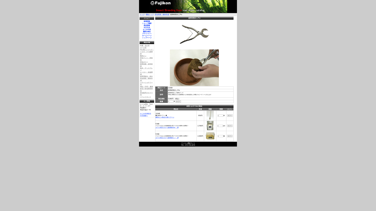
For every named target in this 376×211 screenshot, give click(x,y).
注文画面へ (144, 115)
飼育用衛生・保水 (146, 76)
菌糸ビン (143, 56)
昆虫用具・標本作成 (162, 14)
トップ (142, 14)
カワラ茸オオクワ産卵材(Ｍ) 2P (167, 127)
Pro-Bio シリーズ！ (147, 50)
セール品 (143, 47)
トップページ (147, 37)
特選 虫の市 (145, 45)
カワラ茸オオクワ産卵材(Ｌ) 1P (167, 138)
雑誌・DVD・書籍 (146, 86)
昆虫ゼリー (144, 62)
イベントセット (145, 97)
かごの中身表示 (145, 113)
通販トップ (150, 14)
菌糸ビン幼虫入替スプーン (164, 117)
